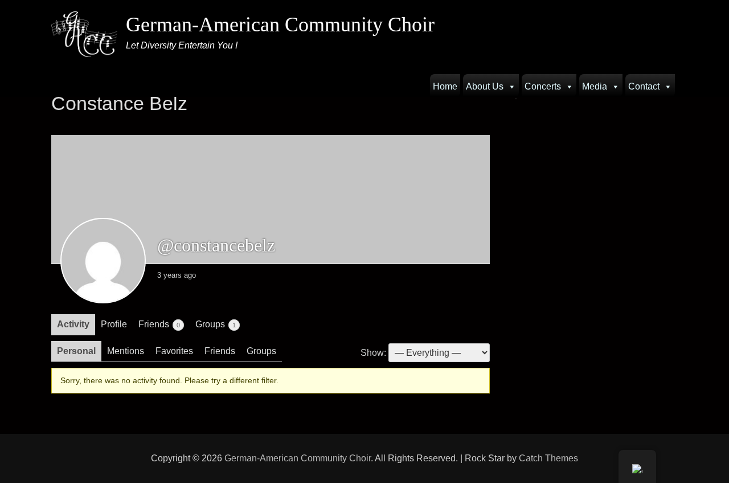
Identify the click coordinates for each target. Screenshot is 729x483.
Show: (373, 353)
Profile (114, 324)
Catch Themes (548, 458)
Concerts (543, 86)
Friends (159, 324)
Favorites (174, 351)
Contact (644, 86)
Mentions (125, 351)
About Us (484, 86)
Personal (76, 351)
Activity (73, 324)
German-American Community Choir (280, 24)
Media (594, 86)
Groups (215, 324)
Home (445, 86)
